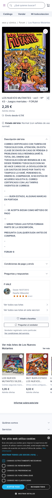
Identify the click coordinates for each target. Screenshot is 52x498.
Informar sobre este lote (26, 402)
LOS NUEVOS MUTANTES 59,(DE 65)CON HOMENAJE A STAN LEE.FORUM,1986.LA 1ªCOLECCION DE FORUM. (12, 380)
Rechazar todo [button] (38, 487)
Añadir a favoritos (28, 318)
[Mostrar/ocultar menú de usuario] (3, 5)
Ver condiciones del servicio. (16, 333)
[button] (26, 139)
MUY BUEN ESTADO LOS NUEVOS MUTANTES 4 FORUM (37, 380)
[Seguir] (45, 31)
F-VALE (7, 284)
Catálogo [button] (8, 14)
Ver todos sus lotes (13, 304)
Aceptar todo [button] (13, 487)
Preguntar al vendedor (28, 325)
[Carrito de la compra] (48, 5)
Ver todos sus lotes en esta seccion (22, 310)
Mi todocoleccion (40, 14)
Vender (21, 14)
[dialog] (26, 466)
